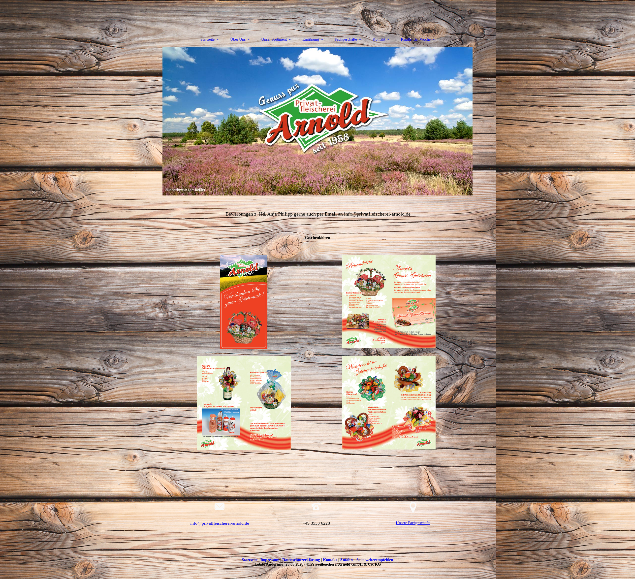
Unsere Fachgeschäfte (413, 523)
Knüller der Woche (416, 39)
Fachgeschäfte (346, 39)
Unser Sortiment (274, 39)
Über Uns (238, 39)
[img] (317, 121)
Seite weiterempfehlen (374, 560)
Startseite (207, 39)
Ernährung (310, 39)
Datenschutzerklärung (301, 560)
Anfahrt (347, 560)
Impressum (270, 560)
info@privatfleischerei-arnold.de (219, 523)
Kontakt (379, 39)
